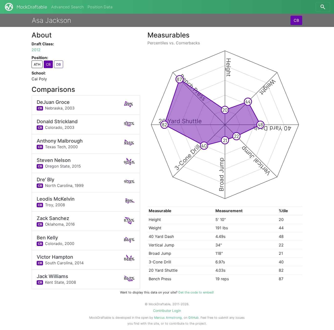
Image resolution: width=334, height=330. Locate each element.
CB (296, 20)
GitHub (193, 317)
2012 (36, 49)
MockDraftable (32, 7)
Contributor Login (167, 310)
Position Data (100, 6)
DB (58, 64)
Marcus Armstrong (168, 317)
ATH (37, 64)
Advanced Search (67, 6)
